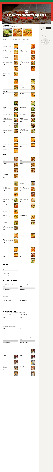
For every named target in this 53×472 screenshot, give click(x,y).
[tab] (43, 28)
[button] (10, 46)
